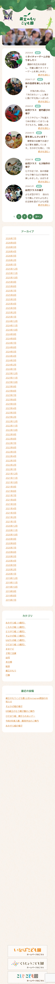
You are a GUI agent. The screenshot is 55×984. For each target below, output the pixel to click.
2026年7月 (11, 238)
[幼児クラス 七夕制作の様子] (13, 166)
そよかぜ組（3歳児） (16, 635)
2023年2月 (11, 417)
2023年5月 (11, 403)
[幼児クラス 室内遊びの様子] (13, 113)
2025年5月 (11, 299)
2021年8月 (11, 491)
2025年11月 (11, 273)
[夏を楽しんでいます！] (13, 140)
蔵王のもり (11, 670)
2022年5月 (11, 451)
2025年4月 (11, 303)
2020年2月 (11, 569)
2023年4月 (11, 408)
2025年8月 (11, 286)
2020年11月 (11, 530)
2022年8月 (11, 438)
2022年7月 (11, 443)
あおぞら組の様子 (14, 725)
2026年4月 (11, 251)
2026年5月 (11, 247)
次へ (37, 216)
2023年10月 (11, 382)
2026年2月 (11, 260)
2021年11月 (11, 478)
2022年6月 (11, 447)
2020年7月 (11, 547)
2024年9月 (11, 334)
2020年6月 (11, 552)
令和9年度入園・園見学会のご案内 (22, 720)
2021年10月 (11, 482)
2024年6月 (11, 347)
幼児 (38, 52)
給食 (8, 666)
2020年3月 (11, 565)
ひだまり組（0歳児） (16, 644)
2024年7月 (11, 342)
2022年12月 (11, 421)
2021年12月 (11, 473)
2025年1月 (11, 316)
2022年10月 (11, 430)
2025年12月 (11, 268)
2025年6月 (11, 295)
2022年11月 (11, 425)
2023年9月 (11, 386)
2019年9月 (11, 591)
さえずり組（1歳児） (16, 631)
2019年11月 (11, 582)
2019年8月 (11, 595)
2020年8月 (11, 543)
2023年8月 (11, 390)
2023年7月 (11, 395)
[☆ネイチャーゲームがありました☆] (13, 59)
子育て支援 (11, 653)
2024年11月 (11, 325)
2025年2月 (11, 312)
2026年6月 (11, 242)
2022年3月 (11, 460)
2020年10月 (11, 534)
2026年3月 (11, 255)
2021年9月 (11, 486)
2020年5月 (11, 556)
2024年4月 (11, 356)
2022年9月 (11, 434)
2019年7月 (11, 600)
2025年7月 (11, 290)
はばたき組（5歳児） (16, 640)
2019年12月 (11, 578)
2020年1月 (11, 573)
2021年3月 (11, 512)
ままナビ (10, 648)
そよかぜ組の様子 (14, 706)
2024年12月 (11, 321)
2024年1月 (11, 369)
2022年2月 (11, 464)
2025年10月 (11, 277)
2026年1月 (11, 264)
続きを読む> (44, 74)
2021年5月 (11, 504)
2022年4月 (11, 456)
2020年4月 (11, 560)
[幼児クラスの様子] (13, 193)
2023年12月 (11, 373)
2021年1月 (11, 521)
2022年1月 (11, 469)
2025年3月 (11, 308)
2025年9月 (11, 282)
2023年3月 (11, 412)
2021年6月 (11, 499)
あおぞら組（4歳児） (16, 622)
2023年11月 (11, 377)
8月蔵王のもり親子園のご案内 (20, 711)
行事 (8, 675)
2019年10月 (11, 586)
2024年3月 (11, 360)
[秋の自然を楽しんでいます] (13, 86)
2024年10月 (11, 329)
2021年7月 (11, 495)
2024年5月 (11, 351)
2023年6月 (11, 399)
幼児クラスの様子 (34, 190)
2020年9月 (11, 539)
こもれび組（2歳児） (16, 627)
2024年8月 (11, 338)
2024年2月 (11, 364)
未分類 (9, 661)
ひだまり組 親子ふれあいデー (20, 716)
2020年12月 (11, 525)
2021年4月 (11, 508)
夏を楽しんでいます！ (36, 136)
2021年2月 (11, 517)
